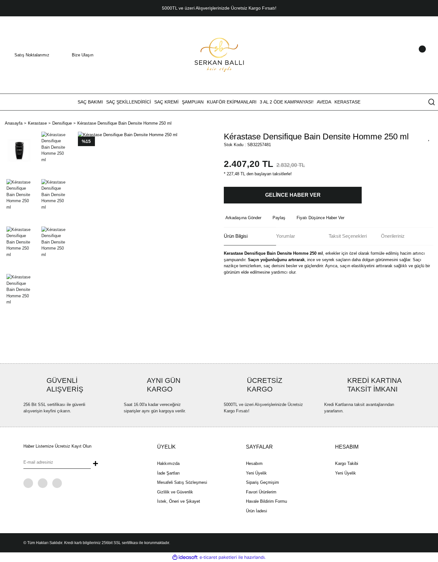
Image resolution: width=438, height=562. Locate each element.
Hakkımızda (168, 463)
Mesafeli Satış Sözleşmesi (182, 482)
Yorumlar (285, 236)
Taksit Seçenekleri (348, 236)
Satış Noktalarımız (31, 55)
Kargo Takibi (346, 463)
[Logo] (219, 54)
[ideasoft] (185, 557)
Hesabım (254, 463)
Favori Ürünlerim (261, 492)
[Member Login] (414, 55)
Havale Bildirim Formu (266, 501)
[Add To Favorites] (429, 137)
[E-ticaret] (218, 557)
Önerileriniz (393, 236)
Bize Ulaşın (82, 55)
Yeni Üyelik (256, 473)
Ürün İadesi (256, 510)
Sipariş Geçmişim (262, 482)
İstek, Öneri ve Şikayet (178, 501)
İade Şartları (168, 473)
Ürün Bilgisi (236, 236)
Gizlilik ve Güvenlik (175, 492)
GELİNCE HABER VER (293, 195)
